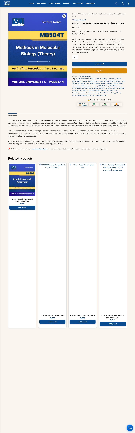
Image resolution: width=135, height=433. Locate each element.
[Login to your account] (123, 3)
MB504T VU (105, 90)
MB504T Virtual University (91, 90)
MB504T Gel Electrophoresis (90, 83)
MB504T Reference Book (90, 88)
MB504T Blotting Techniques (105, 79)
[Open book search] (116, 3)
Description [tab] (12, 115)
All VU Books (41, 3)
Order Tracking (54, 3)
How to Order (78, 3)
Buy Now (99, 71)
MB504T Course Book (95, 81)
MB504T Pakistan (115, 86)
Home (31, 3)
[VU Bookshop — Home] (7, 3)
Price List (66, 3)
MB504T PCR (76, 88)
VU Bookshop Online (100, 95)
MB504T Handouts (107, 83)
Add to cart (99, 64)
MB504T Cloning (82, 81)
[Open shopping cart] (129, 3)
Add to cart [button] (22, 207)
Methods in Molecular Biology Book (91, 93)
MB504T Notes (103, 86)
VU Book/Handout (84, 14)
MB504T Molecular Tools (89, 86)
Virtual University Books (84, 95)
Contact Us (90, 3)
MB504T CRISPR (109, 81)
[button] (64, 16)
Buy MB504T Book (82, 79)
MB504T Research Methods (108, 88)
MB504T (92, 79)
